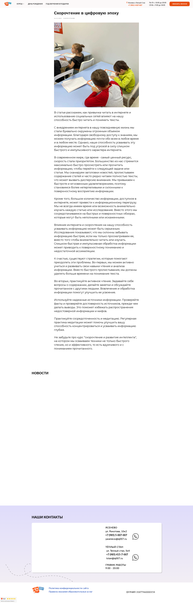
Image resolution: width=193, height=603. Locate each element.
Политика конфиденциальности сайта (69, 588)
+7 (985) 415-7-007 (117, 554)
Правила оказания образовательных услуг (70, 591)
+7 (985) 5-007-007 (116, 535)
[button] (180, 4)
